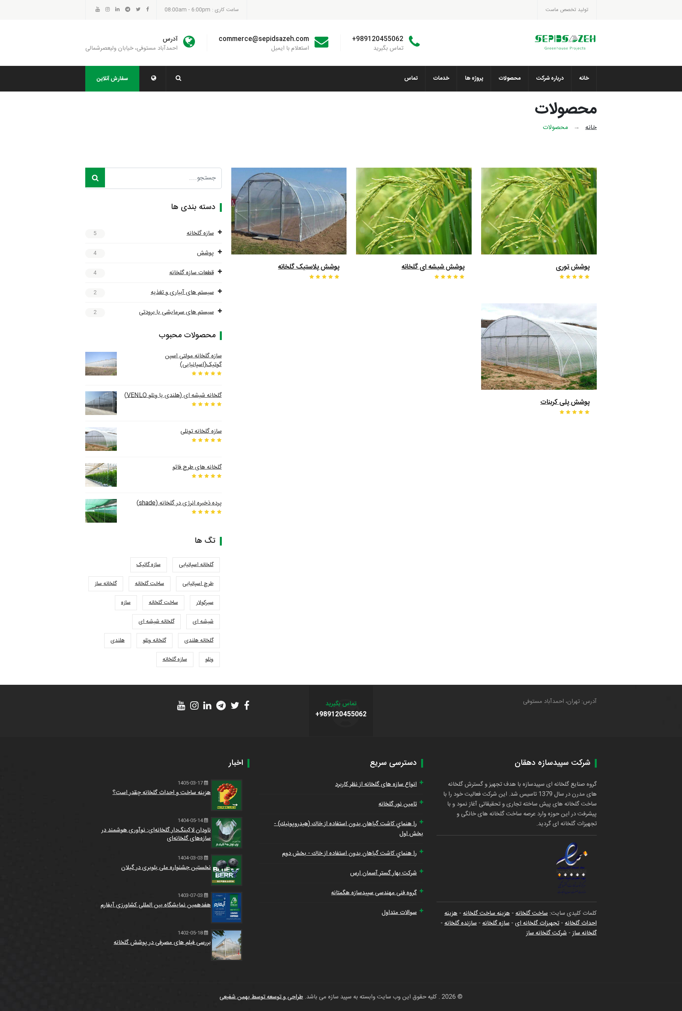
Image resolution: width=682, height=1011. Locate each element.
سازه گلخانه (200, 233)
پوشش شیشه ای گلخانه (433, 267)
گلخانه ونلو (154, 640)
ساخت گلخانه (149, 584)
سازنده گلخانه (460, 923)
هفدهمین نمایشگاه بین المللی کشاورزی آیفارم (156, 905)
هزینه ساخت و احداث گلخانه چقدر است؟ (161, 793)
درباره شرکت (550, 78)
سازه (126, 602)
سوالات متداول (399, 913)
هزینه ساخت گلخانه (486, 913)
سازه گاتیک (149, 565)
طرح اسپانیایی (198, 584)
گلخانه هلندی (199, 640)
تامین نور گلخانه (397, 804)
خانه (584, 78)
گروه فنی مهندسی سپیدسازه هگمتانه (374, 893)
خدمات (441, 78)
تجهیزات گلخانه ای (537, 923)
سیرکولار (205, 602)
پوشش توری (573, 267)
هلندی (118, 640)
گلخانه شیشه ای (156, 621)
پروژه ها (474, 78)
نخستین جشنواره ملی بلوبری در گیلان (166, 868)
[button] (153, 79)
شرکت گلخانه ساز (546, 933)
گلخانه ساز (106, 584)
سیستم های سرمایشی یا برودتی (176, 312)
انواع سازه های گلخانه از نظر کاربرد (376, 784)
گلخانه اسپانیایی (196, 565)
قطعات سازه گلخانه (191, 273)
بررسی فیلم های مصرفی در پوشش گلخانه (162, 942)
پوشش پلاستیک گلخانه (308, 267)
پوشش (205, 253)
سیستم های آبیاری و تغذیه (182, 292)
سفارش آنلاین (112, 79)
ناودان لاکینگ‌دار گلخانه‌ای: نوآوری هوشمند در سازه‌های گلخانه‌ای (156, 834)
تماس (411, 78)
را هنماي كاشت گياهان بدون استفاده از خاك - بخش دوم (349, 853)
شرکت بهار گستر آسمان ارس (383, 873)
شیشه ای (203, 621)
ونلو (209, 659)
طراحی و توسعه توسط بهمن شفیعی (261, 997)
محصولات (510, 78)
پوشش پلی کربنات (565, 402)
